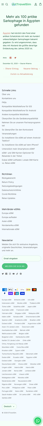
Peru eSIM (6, 388)
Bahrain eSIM (25, 330)
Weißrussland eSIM (9, 333)
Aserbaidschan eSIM (9, 330)
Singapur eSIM (20, 313)
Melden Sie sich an (14, 266)
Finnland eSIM (19, 323)
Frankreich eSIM (22, 310)
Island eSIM (18, 367)
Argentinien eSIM (34, 323)
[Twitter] (3, 274)
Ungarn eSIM (7, 367)
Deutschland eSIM (8, 364)
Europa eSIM (7, 213)
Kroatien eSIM (7, 350)
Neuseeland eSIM (24, 381)
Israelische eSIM (21, 320)
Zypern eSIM (20, 350)
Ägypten (7, 33)
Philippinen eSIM (18, 388)
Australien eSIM (8, 310)
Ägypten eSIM (31, 357)
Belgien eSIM (24, 333)
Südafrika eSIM (19, 307)
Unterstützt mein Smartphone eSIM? (18, 149)
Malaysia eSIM (34, 313)
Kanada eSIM (18, 317)
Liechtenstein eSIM (9, 374)
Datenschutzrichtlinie (11, 190)
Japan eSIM (31, 307)
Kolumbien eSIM (8, 347)
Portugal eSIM (7, 391)
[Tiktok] (17, 274)
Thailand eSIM (35, 303)
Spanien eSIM (7, 320)
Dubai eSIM (6, 357)
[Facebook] (6, 274)
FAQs (4, 102)
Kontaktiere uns (9, 98)
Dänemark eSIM (32, 354)
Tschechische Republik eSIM (12, 354)
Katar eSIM (19, 391)
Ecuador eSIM (18, 357)
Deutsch (7, 406)
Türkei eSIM (6, 307)
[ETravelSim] (21, 4)
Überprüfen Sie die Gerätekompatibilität (20, 118)
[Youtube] (13, 274)
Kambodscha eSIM (22, 337)
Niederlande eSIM (8, 381)
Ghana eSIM (22, 364)
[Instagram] (10, 274)
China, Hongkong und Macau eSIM (15, 344)
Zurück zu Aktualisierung (21, 74)
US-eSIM (31, 300)
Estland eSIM (7, 323)
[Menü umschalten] (2, 4)
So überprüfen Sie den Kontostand (17, 129)
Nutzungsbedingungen (12, 186)
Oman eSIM (33, 384)
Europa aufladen (9, 217)
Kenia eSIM (18, 371)
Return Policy (8, 182)
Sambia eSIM (6, 398)
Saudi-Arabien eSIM (9, 394)
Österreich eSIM (28, 327)
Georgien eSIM (20, 361)
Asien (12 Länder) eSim (10, 327)
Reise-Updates (8, 198)
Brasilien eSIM (35, 320)
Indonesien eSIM (8, 303)
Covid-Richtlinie (9, 194)
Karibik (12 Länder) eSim (11, 340)
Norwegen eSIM (20, 384)
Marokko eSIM (23, 378)
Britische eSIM (19, 300)
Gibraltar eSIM (35, 364)
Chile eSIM (27, 340)
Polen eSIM (32, 388)
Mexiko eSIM (22, 303)
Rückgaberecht (9, 178)
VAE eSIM (36, 394)
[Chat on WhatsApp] (37, 420)
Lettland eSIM (30, 371)
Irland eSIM (30, 367)
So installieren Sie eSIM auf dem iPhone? (20, 145)
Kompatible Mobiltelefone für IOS (17, 106)
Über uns (6, 94)
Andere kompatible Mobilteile (15, 114)
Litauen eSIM (24, 374)
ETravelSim (12, 413)
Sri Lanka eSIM (24, 394)
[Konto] (35, 4)
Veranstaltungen (9, 133)
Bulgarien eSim (7, 337)
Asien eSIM (7, 221)
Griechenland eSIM (33, 317)
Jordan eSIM (6, 371)
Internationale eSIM (10, 229)
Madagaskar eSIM (8, 378)
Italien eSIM (6, 317)
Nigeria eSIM (6, 384)
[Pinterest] (21, 274)
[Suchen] (8, 4)
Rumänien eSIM (32, 391)
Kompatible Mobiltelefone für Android (19, 110)
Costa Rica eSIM (23, 347)
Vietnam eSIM (7, 313)
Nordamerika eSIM (10, 225)
